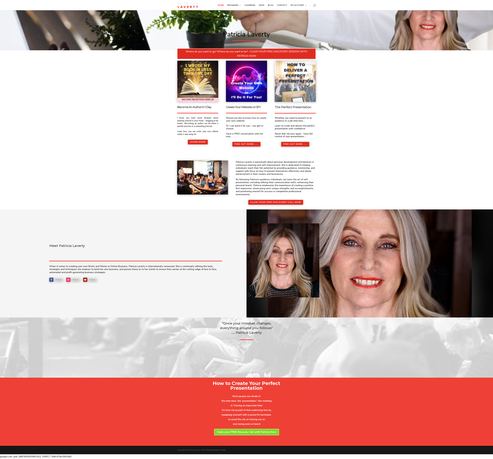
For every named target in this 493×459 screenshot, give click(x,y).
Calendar (249, 5)
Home (221, 5)
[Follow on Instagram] (68, 280)
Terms (223, 450)
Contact (282, 5)
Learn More (198, 142)
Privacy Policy (213, 450)
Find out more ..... (246, 144)
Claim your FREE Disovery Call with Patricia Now (246, 432)
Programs (232, 5)
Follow (58, 280)
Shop (261, 5)
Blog (270, 5)
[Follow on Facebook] (51, 280)
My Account (297, 5)
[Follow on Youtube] (85, 280)
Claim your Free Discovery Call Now (275, 202)
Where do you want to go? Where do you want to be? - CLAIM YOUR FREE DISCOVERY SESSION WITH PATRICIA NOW (246, 54)
